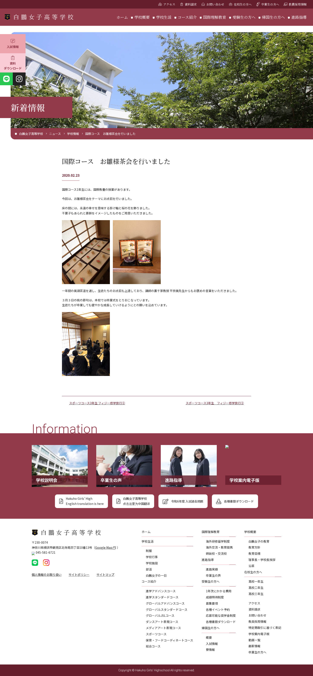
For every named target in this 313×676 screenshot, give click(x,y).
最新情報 (254, 646)
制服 (149, 551)
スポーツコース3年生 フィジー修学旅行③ (97, 403)
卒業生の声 (213, 575)
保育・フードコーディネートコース (169, 640)
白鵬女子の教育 (258, 541)
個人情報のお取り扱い (47, 574)
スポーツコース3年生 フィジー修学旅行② (215, 403)
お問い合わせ (215, 4)
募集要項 (212, 603)
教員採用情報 (298, 4)
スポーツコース (156, 634)
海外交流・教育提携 (219, 547)
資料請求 (191, 4)
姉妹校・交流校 (216, 553)
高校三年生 (255, 594)
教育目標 (254, 553)
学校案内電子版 (258, 634)
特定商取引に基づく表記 (264, 627)
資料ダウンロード (13, 66)
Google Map (104, 547)
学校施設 (152, 563)
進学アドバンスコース (161, 591)
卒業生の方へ (270, 4)
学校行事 (152, 557)
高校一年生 (255, 581)
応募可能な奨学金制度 (221, 615)
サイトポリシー (79, 574)
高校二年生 (255, 587)
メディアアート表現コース (163, 628)
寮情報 (210, 649)
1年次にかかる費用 (218, 591)
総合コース (153, 646)
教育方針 (254, 547)
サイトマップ (105, 574)
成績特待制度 (215, 597)
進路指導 (299, 17)
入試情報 (13, 47)
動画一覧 (254, 640)
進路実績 (212, 569)
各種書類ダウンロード (221, 622)
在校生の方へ (243, 4)
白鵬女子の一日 (156, 575)
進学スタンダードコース (162, 597)
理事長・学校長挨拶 (261, 560)
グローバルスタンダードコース (166, 609)
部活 (149, 569)
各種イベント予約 (218, 609)
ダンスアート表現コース (162, 622)
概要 (209, 637)
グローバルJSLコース (160, 615)
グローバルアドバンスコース (165, 603)
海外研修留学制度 (218, 541)
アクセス (169, 4)
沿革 (251, 566)
